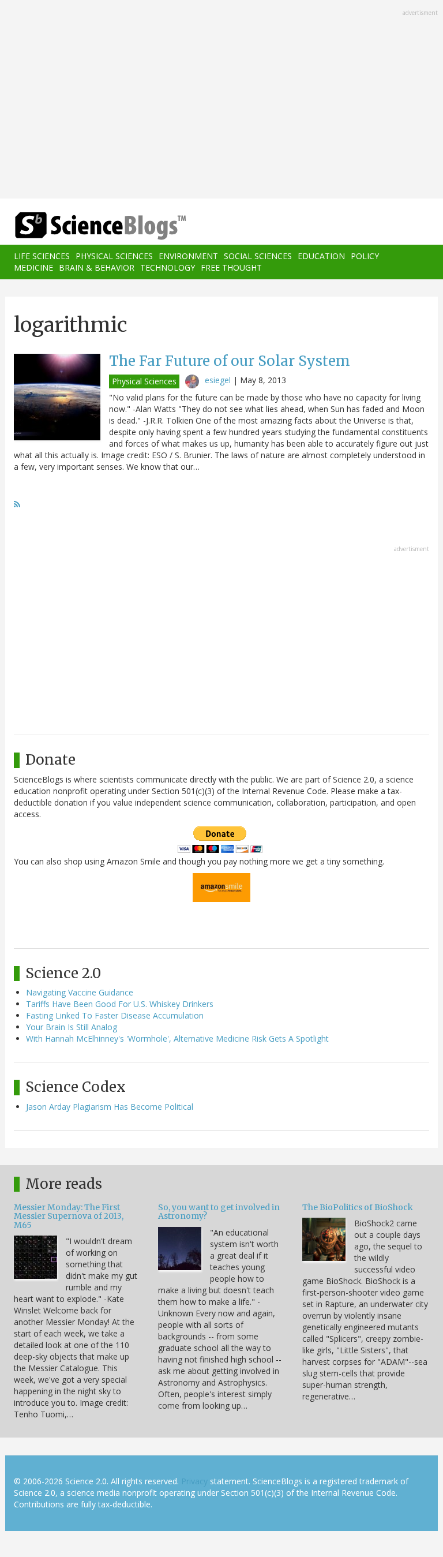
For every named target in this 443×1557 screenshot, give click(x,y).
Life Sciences (42, 255)
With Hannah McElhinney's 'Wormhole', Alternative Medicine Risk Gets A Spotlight (177, 1038)
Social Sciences (258, 255)
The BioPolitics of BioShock (357, 1207)
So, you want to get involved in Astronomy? (219, 1211)
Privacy (194, 1481)
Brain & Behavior (96, 267)
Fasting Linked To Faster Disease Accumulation (115, 1015)
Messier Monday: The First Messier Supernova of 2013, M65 (68, 1216)
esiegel (218, 380)
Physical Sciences (114, 255)
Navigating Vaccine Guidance (79, 992)
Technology (167, 267)
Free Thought (231, 267)
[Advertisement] (221, 100)
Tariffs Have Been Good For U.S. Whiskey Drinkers (119, 1003)
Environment (188, 255)
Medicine (33, 267)
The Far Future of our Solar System (229, 361)
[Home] (83, 226)
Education (321, 255)
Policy (365, 255)
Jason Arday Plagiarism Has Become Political (109, 1106)
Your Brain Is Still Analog (71, 1026)
